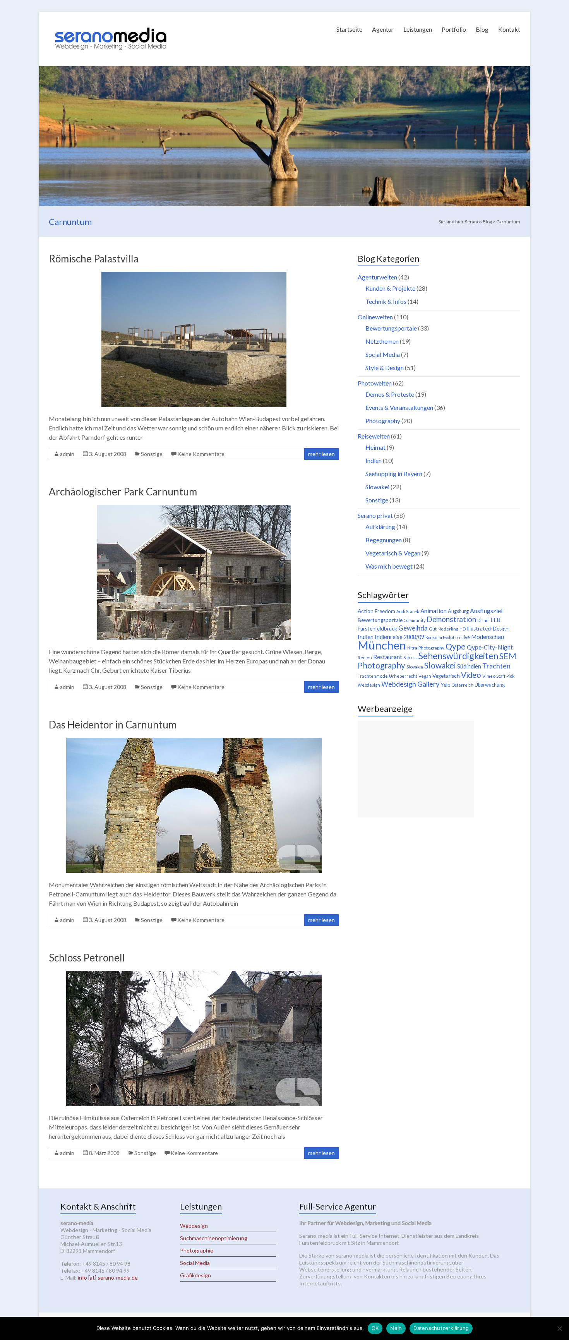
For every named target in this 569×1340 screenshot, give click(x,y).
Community (414, 620)
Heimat (375, 447)
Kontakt (509, 29)
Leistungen (417, 29)
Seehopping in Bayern (393, 473)
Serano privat (375, 515)
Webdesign (369, 684)
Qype (456, 646)
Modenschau (487, 636)
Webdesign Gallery (410, 684)
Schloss (410, 657)
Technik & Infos (385, 301)
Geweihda (413, 628)
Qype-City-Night (490, 647)
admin (67, 454)
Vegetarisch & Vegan (392, 553)
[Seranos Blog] (111, 21)
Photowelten (375, 383)
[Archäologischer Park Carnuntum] (194, 508)
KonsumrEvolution (442, 637)
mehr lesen (321, 454)
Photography (382, 420)
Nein (396, 1328)
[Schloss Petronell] (194, 974)
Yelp (445, 685)
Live (465, 637)
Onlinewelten (375, 316)
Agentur (383, 29)
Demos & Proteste (389, 394)
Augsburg (458, 611)
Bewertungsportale (391, 328)
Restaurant (387, 656)
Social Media (382, 354)
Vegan (424, 676)
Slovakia (414, 666)
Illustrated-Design (488, 628)
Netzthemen (382, 341)
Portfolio (454, 29)
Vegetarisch (446, 676)
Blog (482, 29)
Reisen (365, 657)
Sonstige (152, 454)
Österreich (462, 684)
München (382, 645)
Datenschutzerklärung (441, 1328)
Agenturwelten (377, 277)
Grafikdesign (195, 1275)
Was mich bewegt (389, 566)
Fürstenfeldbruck (377, 628)
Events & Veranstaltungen (399, 407)
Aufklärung (380, 526)
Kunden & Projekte (390, 288)
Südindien (469, 666)
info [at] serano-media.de (108, 1277)
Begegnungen (383, 539)
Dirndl (483, 620)
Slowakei (377, 486)
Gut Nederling (443, 628)
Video (471, 674)
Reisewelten (374, 436)
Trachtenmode (373, 676)
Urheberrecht (403, 676)
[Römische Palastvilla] (193, 275)
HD (462, 628)
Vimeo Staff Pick (498, 676)
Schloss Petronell (87, 957)
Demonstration (451, 619)
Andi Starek (407, 611)
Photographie (196, 1250)
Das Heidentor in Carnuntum (113, 724)
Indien (373, 460)
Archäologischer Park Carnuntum (123, 491)
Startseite (349, 29)
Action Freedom (376, 611)
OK (375, 1328)
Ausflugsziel (486, 610)
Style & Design (384, 367)
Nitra (412, 647)
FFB (495, 620)
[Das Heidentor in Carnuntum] (194, 741)
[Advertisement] (416, 769)
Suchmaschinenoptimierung (213, 1238)
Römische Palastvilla (94, 258)
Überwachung (490, 685)
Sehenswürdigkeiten (458, 655)
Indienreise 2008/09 (399, 637)
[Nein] (559, 1328)
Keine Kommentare (201, 454)
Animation (433, 610)
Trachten (496, 665)
